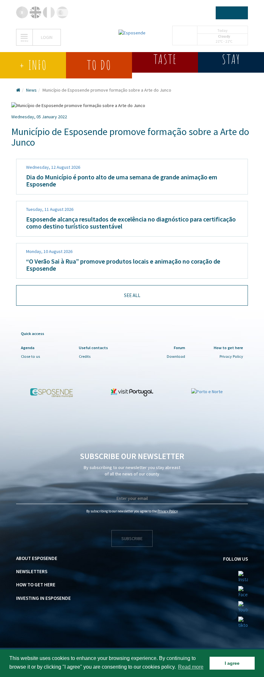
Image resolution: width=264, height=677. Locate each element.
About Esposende (36, 558)
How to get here (35, 585)
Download (176, 356)
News (31, 90)
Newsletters (31, 571)
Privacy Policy (231, 356)
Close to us (30, 356)
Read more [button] (190, 667)
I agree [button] (232, 663)
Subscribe (132, 538)
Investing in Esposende (43, 598)
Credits (84, 356)
